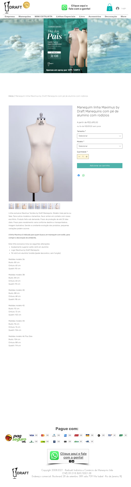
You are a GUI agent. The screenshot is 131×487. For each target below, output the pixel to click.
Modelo (80, 141)
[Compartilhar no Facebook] (78, 175)
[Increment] (86, 156)
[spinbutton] (83, 156)
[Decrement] (79, 156)
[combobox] (99, 136)
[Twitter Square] (73, 461)
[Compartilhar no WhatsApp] (83, 175)
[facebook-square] (70, 461)
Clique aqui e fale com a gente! (79, 7)
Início (11, 96)
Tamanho (81, 131)
